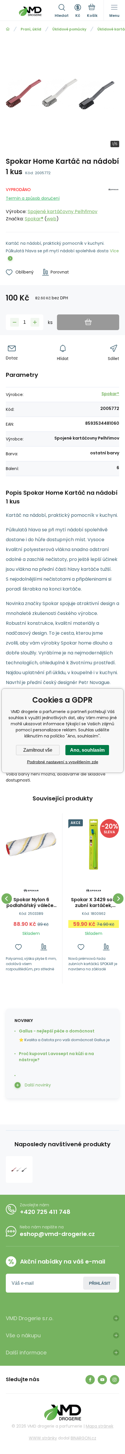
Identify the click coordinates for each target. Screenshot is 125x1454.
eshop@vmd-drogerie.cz (57, 1234)
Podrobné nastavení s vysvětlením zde (62, 762)
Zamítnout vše (37, 750)
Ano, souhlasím (87, 750)
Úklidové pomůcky (69, 29)
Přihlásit (99, 1283)
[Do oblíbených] (18, 947)
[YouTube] (102, 1379)
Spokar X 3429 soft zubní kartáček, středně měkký (94, 902)
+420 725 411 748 (45, 1212)
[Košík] (92, 11)
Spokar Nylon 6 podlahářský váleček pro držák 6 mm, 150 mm (31, 902)
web (51, 218)
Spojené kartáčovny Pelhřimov (62, 211)
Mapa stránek (99, 1426)
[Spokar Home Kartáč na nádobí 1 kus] (19, 1169)
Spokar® (34, 218)
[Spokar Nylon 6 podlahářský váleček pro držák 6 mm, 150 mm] (31, 844)
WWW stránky (43, 1438)
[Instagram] (114, 1379)
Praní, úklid (31, 29)
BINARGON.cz (83, 1438)
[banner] (30, 11)
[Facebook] (90, 1379)
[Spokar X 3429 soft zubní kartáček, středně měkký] (93, 844)
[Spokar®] (113, 203)
